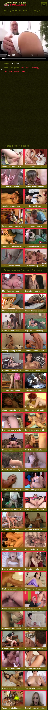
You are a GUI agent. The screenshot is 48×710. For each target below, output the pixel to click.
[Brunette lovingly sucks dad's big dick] (35, 520)
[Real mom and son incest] (16, 4)
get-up (24, 71)
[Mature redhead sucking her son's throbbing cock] (35, 400)
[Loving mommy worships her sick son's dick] (12, 341)
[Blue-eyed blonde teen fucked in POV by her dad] (12, 559)
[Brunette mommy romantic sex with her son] (12, 361)
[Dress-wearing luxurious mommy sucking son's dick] (12, 440)
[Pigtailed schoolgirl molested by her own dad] (35, 460)
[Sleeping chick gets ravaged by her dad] (35, 579)
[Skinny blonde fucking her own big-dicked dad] (12, 480)
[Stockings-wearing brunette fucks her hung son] (12, 380)
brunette (8, 71)
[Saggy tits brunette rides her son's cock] (35, 420)
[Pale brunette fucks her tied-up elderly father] (35, 619)
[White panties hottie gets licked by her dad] (35, 639)
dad (27, 68)
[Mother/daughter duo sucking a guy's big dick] (35, 480)
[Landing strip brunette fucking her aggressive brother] (35, 500)
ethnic (16, 71)
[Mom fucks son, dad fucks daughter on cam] (12, 281)
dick (22, 68)
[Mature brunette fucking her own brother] (35, 361)
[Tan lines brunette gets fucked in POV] (35, 678)
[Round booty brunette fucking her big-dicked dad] (12, 500)
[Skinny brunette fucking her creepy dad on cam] (12, 321)
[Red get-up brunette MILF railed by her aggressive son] (12, 639)
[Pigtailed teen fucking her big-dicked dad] (35, 321)
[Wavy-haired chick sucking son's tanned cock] (12, 698)
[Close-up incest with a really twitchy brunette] (35, 539)
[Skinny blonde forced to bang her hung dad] (35, 301)
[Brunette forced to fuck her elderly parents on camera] (35, 281)
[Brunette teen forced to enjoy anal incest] (35, 559)
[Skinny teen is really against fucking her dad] (35, 380)
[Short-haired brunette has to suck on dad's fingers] (12, 659)
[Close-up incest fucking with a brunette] (12, 599)
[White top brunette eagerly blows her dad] (35, 599)
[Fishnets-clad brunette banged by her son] (12, 678)
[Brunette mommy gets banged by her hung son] (12, 520)
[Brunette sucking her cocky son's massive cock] (12, 539)
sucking (35, 68)
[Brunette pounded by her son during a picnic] (12, 460)
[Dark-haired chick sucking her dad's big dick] (12, 579)
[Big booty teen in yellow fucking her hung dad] (12, 420)
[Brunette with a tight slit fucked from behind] (35, 659)
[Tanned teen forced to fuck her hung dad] (35, 341)
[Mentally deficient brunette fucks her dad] (12, 301)
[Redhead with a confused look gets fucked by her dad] (12, 619)
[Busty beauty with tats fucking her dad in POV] (35, 698)
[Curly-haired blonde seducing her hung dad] (35, 440)
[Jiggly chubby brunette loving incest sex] (12, 400)
